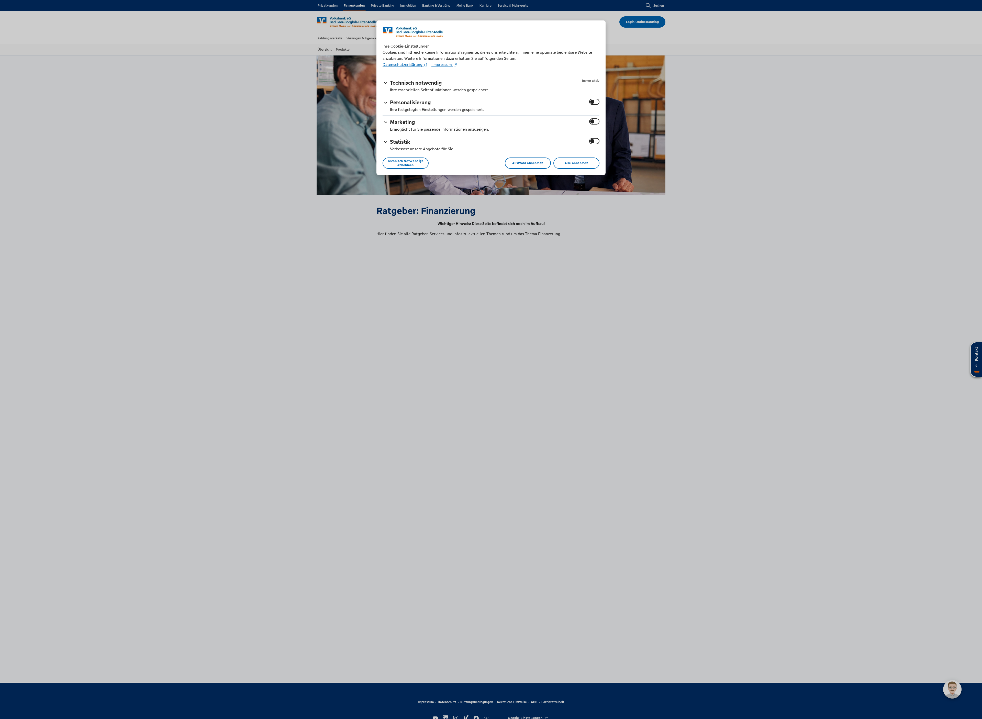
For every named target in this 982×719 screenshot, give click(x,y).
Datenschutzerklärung (403, 64)
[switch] (594, 102)
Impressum (442, 64)
